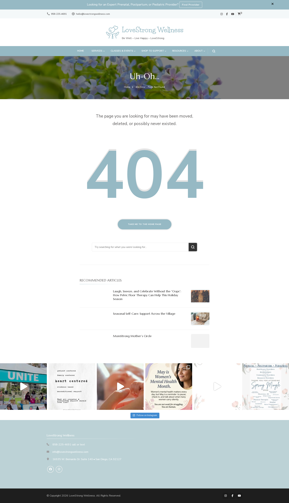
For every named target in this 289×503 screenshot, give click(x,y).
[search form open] (211, 51)
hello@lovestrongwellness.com (93, 14)
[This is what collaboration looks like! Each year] (217, 386)
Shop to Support (152, 50)
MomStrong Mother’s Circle (132, 336)
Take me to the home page (144, 224)
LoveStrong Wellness (152, 30)
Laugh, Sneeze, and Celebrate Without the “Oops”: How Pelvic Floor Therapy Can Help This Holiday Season (147, 295)
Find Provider (191, 4)
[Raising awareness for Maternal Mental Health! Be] (168, 386)
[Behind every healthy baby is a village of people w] (23, 386)
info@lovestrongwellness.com (70, 452)
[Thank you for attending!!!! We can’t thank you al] (265, 386)
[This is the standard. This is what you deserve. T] (72, 386)
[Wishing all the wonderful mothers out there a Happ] (120, 386)
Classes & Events (122, 50)
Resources (179, 50)
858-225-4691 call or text (69, 444)
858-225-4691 (59, 14)
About (198, 50)
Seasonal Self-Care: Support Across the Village (144, 314)
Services (96, 50)
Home (80, 50)
